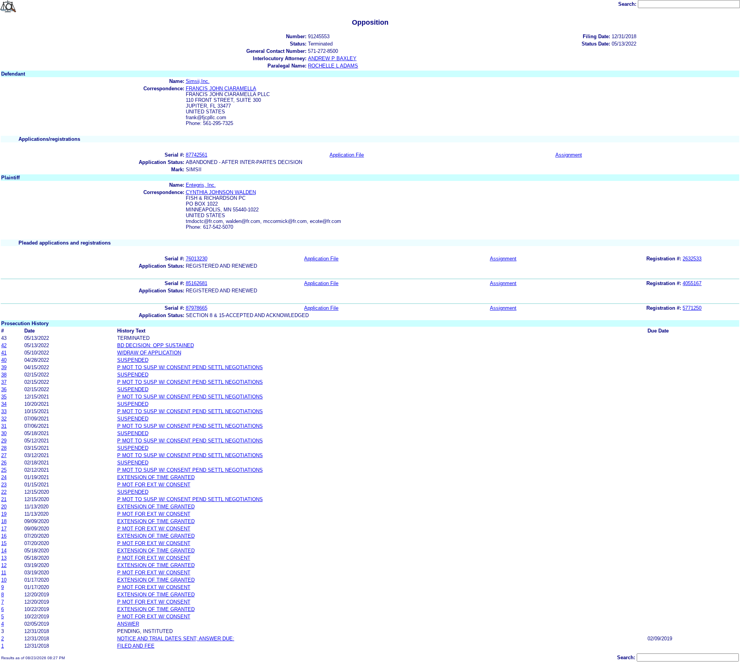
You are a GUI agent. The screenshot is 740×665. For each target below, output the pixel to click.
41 (4, 353)
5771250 (692, 308)
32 (4, 419)
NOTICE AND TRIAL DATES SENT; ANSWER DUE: (175, 638)
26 (4, 463)
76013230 (196, 259)
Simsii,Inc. (198, 81)
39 (4, 367)
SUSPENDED (132, 360)
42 (4, 345)
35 (4, 397)
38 (4, 375)
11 (3, 573)
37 (4, 382)
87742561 (196, 155)
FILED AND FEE (136, 646)
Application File (347, 155)
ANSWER (128, 624)
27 (4, 455)
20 (4, 507)
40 (4, 360)
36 (4, 389)
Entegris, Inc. (201, 185)
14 (4, 551)
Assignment (568, 155)
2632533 (692, 259)
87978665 (196, 308)
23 (4, 485)
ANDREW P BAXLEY (332, 58)
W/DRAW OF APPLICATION (149, 353)
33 (4, 411)
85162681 (196, 283)
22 (4, 492)
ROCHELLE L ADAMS (333, 66)
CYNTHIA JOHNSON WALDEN (221, 192)
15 (4, 543)
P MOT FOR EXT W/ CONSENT (153, 485)
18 (4, 521)
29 (4, 441)
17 (4, 529)
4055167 (692, 283)
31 (4, 426)
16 (4, 536)
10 (4, 580)
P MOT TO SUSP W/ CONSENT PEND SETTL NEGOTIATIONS (190, 367)
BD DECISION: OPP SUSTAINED (155, 345)
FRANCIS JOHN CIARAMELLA (221, 88)
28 (4, 448)
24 (4, 477)
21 (4, 499)
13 (4, 558)
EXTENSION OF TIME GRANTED (156, 477)
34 (4, 404)
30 (4, 433)
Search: (628, 4)
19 (4, 514)
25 (4, 470)
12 (4, 565)
